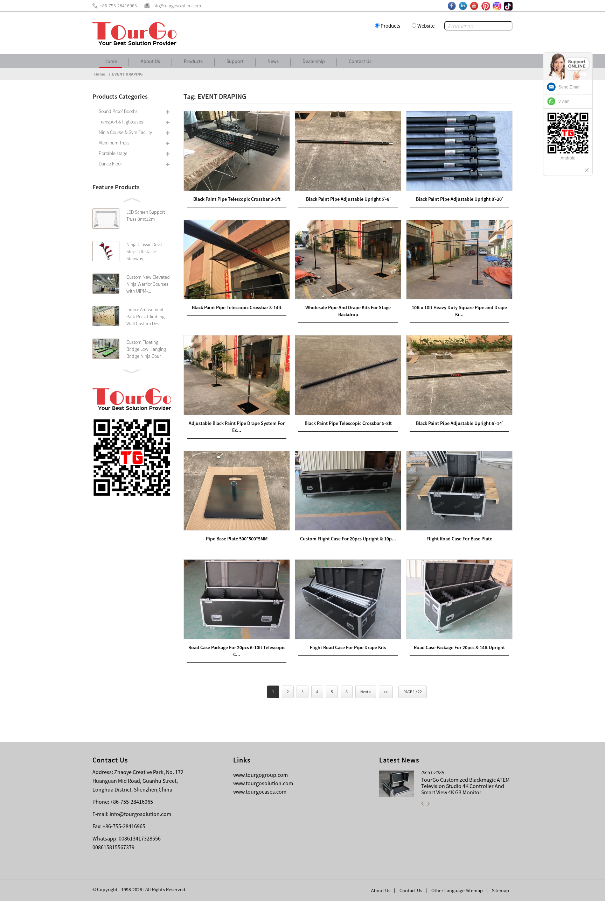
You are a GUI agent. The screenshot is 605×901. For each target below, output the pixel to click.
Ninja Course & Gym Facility (125, 132)
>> (386, 691)
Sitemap (500, 890)
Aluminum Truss (114, 143)
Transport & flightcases (121, 122)
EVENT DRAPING (127, 74)
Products (390, 25)
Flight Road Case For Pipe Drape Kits (348, 647)
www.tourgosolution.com (263, 783)
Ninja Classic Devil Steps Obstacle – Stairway (144, 251)
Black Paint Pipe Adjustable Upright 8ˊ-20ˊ (459, 199)
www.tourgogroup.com (260, 774)
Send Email (569, 87)
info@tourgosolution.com (140, 813)
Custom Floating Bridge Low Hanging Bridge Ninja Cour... (146, 349)
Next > (365, 691)
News (273, 61)
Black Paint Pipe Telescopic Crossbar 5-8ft (348, 423)
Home (110, 61)
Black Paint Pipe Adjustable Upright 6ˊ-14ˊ (459, 423)
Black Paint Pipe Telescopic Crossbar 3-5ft (236, 199)
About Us (150, 61)
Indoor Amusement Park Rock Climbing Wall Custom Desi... (145, 316)
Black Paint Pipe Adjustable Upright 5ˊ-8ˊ (348, 199)
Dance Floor (110, 164)
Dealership (313, 61)
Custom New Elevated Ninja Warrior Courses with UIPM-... (148, 284)
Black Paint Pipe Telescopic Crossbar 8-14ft (236, 307)
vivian (564, 101)
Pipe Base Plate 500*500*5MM (236, 538)
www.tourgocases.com (259, 791)
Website (425, 25)
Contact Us (360, 61)
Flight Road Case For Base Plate (459, 538)
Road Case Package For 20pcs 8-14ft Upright (459, 647)
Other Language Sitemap (457, 890)
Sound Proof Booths (118, 111)
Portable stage (113, 153)
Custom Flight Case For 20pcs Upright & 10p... (348, 538)
